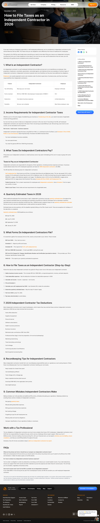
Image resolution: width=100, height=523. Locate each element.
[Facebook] (4, 514)
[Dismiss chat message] (98, 515)
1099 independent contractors (47, 166)
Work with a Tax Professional (85, 103)
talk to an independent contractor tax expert (40, 441)
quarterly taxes (15, 401)
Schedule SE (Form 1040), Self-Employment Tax (48, 179)
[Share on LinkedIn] (81, 52)
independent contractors (46, 182)
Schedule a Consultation (87, 488)
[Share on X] (86, 52)
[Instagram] (6, 514)
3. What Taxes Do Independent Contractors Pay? (85, 70)
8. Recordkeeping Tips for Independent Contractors (84, 95)
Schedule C (60, 182)
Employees (6, 76)
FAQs (79, 105)
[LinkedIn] (9, 514)
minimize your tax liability (61, 436)
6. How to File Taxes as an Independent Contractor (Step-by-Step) (85, 87)
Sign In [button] (92, 4)
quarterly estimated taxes (56, 198)
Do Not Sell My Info (27, 520)
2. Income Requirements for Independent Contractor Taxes (85, 66)
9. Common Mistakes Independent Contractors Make (85, 99)
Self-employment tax (10, 173)
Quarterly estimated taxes (10, 212)
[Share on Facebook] (79, 52)
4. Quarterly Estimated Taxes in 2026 (85, 78)
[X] (14, 514)
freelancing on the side (45, 117)
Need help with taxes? (84, 112)
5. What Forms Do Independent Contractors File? (85, 82)
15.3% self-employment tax (29, 247)
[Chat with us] (97, 519)
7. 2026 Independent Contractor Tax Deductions (86, 91)
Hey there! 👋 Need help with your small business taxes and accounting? (87, 513)
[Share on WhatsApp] (84, 52)
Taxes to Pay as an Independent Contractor (85, 74)
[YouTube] (12, 514)
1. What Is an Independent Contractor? (84, 62)
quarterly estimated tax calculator (63, 202)
